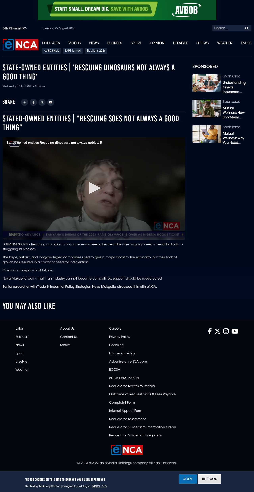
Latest (19, 328)
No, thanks (209, 479)
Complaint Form (122, 402)
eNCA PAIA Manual (124, 378)
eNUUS (246, 43)
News (94, 43)
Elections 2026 (96, 51)
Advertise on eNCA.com (128, 361)
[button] (93, 188)
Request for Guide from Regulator (135, 435)
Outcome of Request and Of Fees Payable (142, 394)
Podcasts (51, 43)
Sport (136, 43)
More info (99, 486)
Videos (74, 43)
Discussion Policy (122, 353)
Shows (202, 43)
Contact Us (68, 337)
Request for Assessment (127, 419)
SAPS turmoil (73, 51)
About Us (67, 328)
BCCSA (114, 369)
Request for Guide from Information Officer (142, 427)
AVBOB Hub (51, 51)
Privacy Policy (119, 337)
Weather (224, 43)
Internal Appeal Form (125, 411)
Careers (115, 328)
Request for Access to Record (132, 386)
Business (114, 43)
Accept (187, 479)
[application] (94, 188)
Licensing (116, 345)
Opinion (157, 43)
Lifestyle (180, 43)
